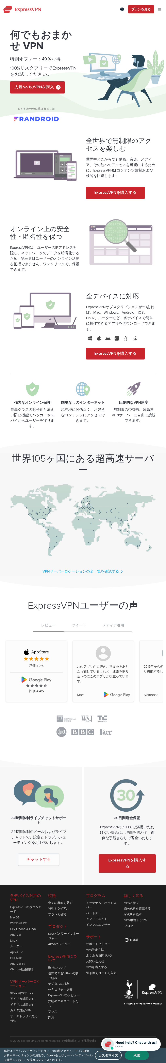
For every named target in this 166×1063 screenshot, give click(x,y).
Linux (13, 940)
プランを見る (141, 9)
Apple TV (16, 952)
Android (15, 934)
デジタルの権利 (58, 984)
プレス (52, 1011)
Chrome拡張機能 (21, 969)
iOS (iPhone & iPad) (23, 929)
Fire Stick (16, 958)
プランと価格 (57, 914)
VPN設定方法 (95, 950)
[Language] (122, 9)
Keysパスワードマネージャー (63, 936)
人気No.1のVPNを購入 (34, 87)
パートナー (93, 913)
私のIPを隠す (133, 914)
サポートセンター (98, 944)
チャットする (39, 859)
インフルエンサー (98, 925)
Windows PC (18, 923)
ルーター (16, 946)
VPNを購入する (96, 967)
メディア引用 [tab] (113, 625)
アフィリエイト (96, 919)
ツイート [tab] (79, 625)
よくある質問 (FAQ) (99, 955)
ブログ (128, 926)
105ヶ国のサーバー (23, 993)
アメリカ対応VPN (22, 999)
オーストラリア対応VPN (23, 1018)
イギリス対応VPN (22, 1004)
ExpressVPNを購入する (115, 192)
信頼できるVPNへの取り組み (63, 976)
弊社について (57, 968)
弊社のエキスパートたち (63, 1003)
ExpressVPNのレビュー (64, 995)
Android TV (17, 963)
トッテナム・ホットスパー (101, 905)
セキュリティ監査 (60, 989)
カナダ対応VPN (20, 1010)
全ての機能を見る (60, 903)
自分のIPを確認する (137, 908)
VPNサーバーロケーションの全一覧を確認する (81, 571)
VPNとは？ (131, 903)
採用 (51, 1017)
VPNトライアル (58, 908)
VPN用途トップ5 (135, 920)
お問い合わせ (95, 961)
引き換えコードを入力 (101, 973)
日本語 (134, 940)
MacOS (15, 917)
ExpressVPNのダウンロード (26, 909)
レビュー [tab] (48, 625)
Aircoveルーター (59, 944)
